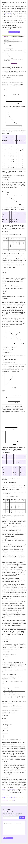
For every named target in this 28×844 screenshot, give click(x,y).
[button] (3, 51)
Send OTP (22, 817)
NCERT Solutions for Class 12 (8, 800)
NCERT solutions (7, 13)
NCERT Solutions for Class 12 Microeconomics (12, 797)
